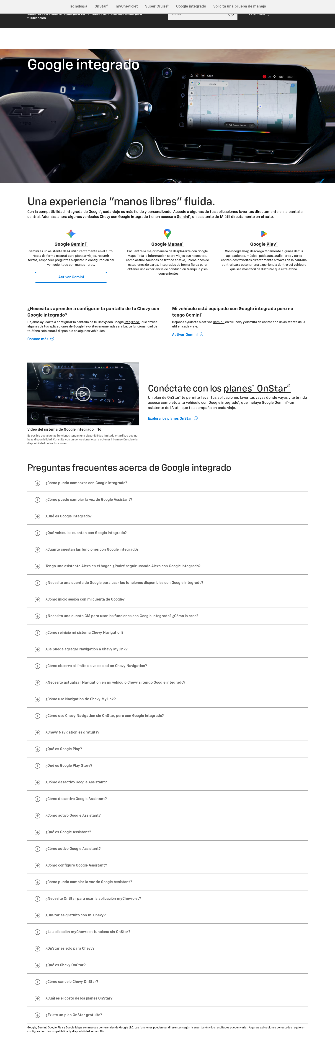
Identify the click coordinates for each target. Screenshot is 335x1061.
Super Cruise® (157, 6)
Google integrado (191, 6)
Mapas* (176, 244)
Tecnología (78, 6)
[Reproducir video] (83, 394)
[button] (95, 212)
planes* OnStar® (257, 389)
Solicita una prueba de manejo (239, 6)
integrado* (132, 322)
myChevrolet (127, 6)
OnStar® (101, 6)
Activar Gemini (71, 277)
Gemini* (183, 217)
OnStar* (174, 398)
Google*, (95, 212)
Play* (272, 244)
